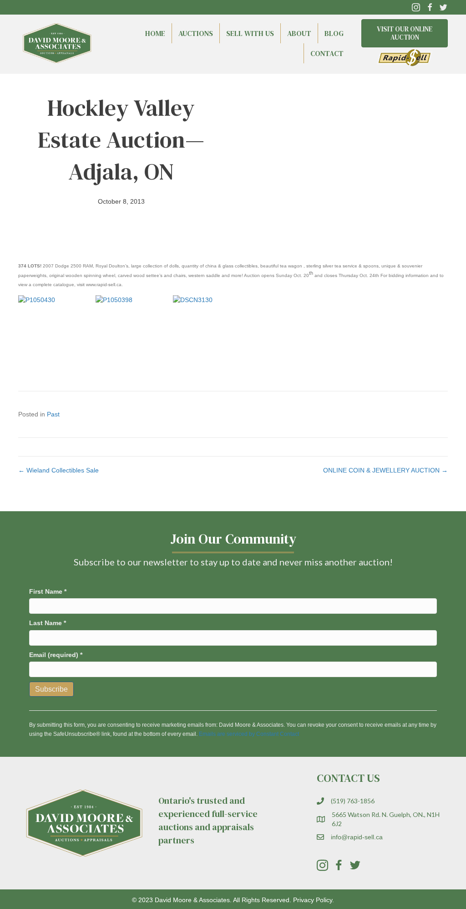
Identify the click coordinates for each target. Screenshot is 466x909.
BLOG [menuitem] (334, 33)
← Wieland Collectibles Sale (58, 470)
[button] (415, 7)
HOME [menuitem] (155, 33)
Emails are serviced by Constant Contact (249, 734)
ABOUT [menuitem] (299, 33)
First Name (47, 591)
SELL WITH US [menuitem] (250, 33)
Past (53, 414)
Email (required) (55, 654)
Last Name (47, 623)
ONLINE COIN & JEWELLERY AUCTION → (385, 470)
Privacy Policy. (313, 900)
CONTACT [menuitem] (327, 53)
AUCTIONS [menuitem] (195, 33)
